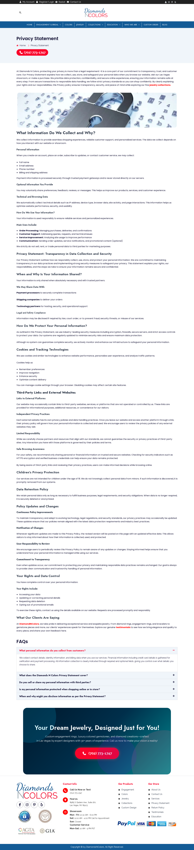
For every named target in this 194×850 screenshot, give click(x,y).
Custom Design (128, 807)
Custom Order (151, 24)
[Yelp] (175, 2)
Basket (62, 2)
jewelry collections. (160, 85)
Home (29, 24)
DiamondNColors (29, 623)
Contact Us (75, 2)
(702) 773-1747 (34, 52)
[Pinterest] (172, 2)
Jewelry (80, 24)
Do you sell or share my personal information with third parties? (55, 682)
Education (112, 24)
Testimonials (157, 812)
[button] (20, 12)
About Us (155, 789)
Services (155, 798)
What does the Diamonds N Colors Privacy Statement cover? (53, 675)
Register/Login (46, 2)
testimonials (123, 627)
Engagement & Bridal (47, 24)
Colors (68, 24)
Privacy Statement (160, 803)
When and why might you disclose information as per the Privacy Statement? (62, 696)
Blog (164, 24)
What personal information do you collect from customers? (52, 650)
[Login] (166, 2)
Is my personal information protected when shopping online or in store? (59, 689)
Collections (94, 24)
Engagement (127, 789)
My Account (28, 2)
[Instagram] (169, 2)
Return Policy (157, 807)
